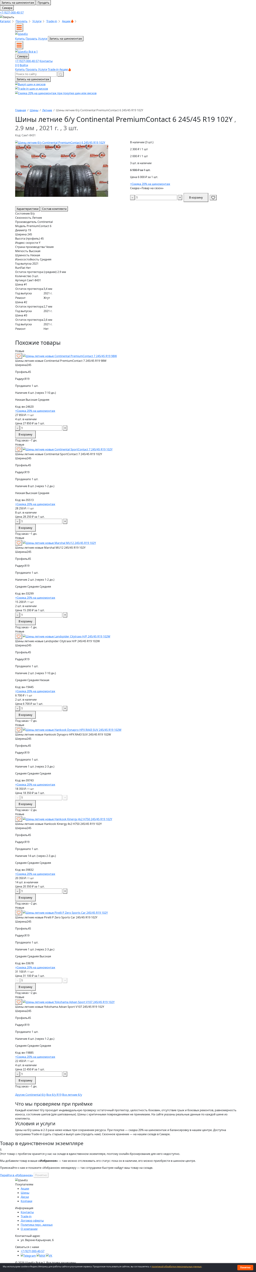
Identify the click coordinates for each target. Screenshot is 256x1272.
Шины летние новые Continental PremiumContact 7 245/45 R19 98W (60, 361)
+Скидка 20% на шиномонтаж (150, 184)
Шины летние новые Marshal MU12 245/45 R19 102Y (50, 548)
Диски (25, 1197)
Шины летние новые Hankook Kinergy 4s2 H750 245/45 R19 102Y (58, 824)
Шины (34, 110)
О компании (29, 1229)
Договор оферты (32, 1220)
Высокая (32, 400)
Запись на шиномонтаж (17, 3)
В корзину (196, 197)
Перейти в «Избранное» (16, 1175)
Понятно (41, 1175)
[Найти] (60, 74)
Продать (43, 3)
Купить (20, 39)
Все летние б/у (72, 1095)
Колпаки (26, 1201)
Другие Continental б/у (30, 1095)
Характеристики (27, 209)
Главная (20, 110)
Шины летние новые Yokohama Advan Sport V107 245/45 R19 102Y (59, 1007)
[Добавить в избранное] (213, 197)
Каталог (5, 21)
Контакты (46, 61)
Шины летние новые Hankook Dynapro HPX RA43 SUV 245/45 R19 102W (63, 734)
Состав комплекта (54, 209)
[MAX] (41, 1255)
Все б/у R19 (53, 1095)
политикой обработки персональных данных (176, 1266)
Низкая (20, 400)
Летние (47, 110)
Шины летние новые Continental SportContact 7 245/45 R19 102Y (58, 454)
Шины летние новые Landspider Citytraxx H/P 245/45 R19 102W (57, 641)
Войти (24, 65)
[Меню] (19, 27)
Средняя (43, 400)
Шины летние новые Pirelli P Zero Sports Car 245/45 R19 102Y (56, 917)
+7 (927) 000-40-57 (12, 12)
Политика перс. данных (37, 1225)
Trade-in (51, 21)
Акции (66, 21)
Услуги (36, 21)
